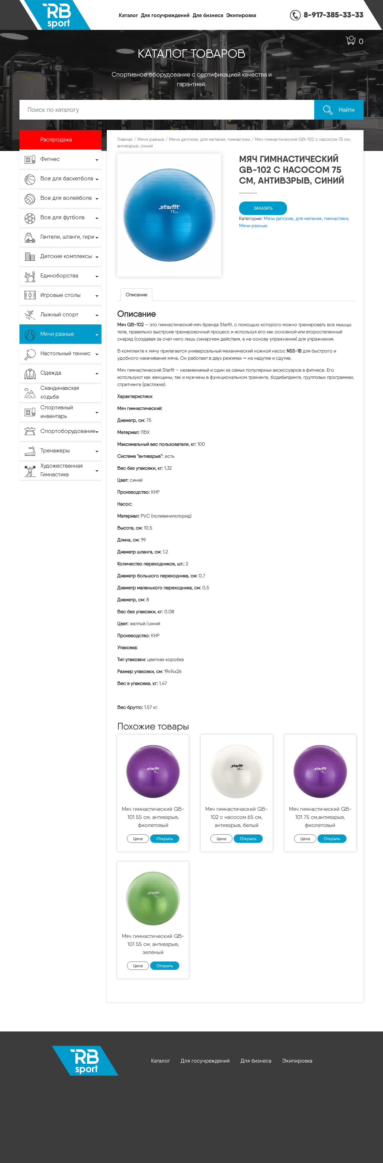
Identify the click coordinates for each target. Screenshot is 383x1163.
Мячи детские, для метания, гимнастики (209, 139)
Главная (125, 139)
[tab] (136, 295)
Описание (136, 294)
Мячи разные (150, 139)
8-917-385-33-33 (334, 14)
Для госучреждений (165, 15)
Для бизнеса (208, 15)
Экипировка (241, 15)
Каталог (128, 15)
